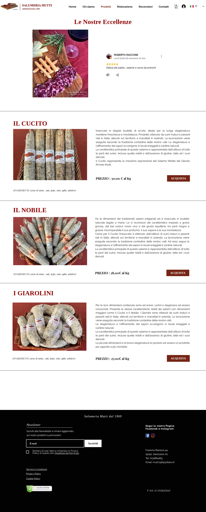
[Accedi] (183, 6)
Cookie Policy (33, 478)
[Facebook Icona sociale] (147, 435)
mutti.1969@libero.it (163, 462)
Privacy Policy (33, 473)
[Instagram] (153, 435)
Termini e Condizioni (36, 469)
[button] (176, 7)
